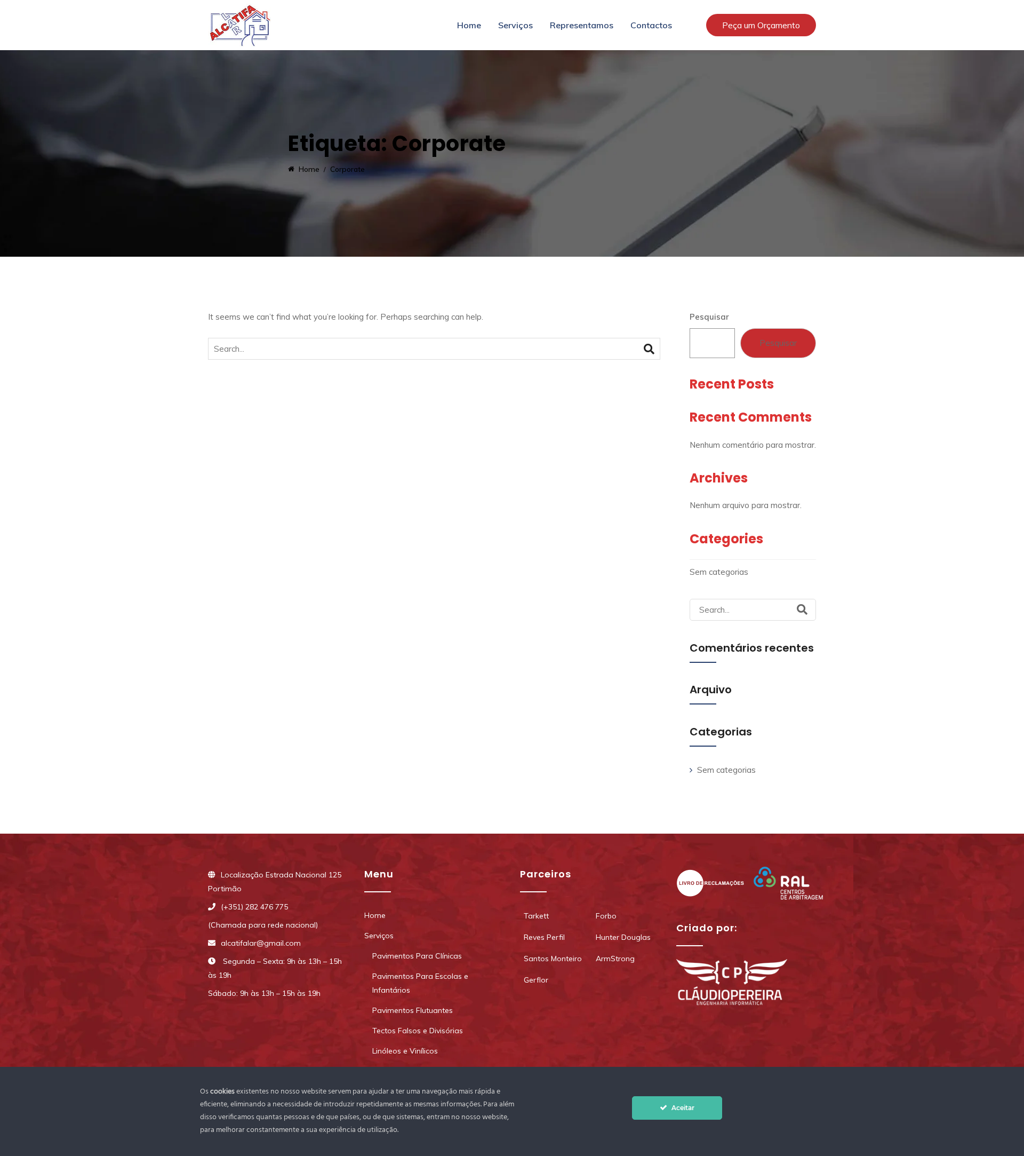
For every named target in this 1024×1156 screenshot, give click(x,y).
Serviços (515, 25)
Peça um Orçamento (761, 25)
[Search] (649, 349)
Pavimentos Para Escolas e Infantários (420, 983)
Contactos (651, 25)
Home (469, 25)
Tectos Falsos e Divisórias (417, 1030)
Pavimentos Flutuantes (412, 1010)
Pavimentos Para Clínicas (417, 956)
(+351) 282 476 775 (254, 907)
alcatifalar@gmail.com (261, 943)
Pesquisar (709, 317)
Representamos (581, 25)
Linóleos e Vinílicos (405, 1051)
